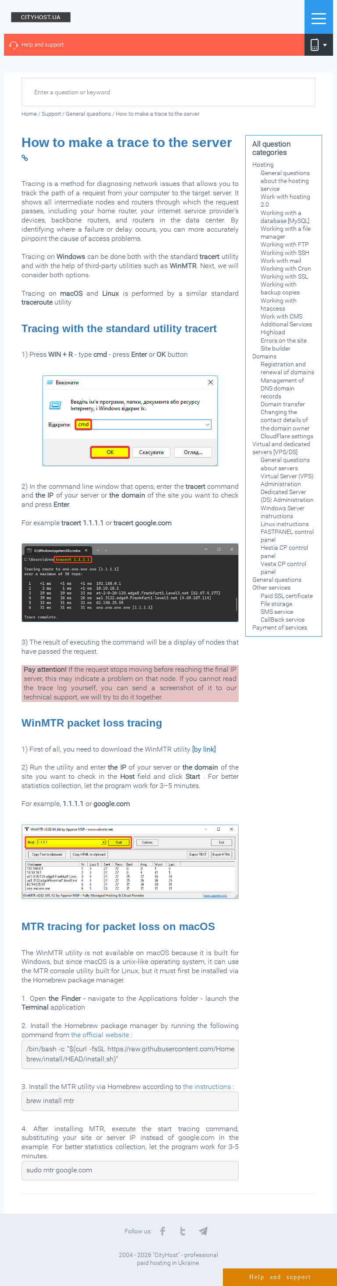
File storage (276, 603)
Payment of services (279, 627)
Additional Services (286, 324)
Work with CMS (281, 316)
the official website (100, 1035)
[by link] (204, 749)
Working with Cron (286, 268)
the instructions (207, 1086)
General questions (276, 579)
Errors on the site (284, 340)
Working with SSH (285, 252)
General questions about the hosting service (285, 180)
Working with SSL (284, 276)
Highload (273, 332)
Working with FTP (285, 244)
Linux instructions (285, 523)
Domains (264, 356)
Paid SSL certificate (287, 595)
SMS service (277, 611)
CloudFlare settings (287, 436)
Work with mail (281, 260)
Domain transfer (283, 404)
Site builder (275, 348)
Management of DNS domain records (282, 388)
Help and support (43, 44)
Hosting (263, 164)
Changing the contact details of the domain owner (285, 419)
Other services (271, 587)
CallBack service (283, 619)
